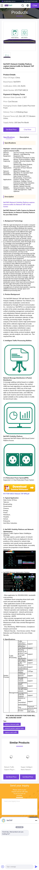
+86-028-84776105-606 (30, 1)
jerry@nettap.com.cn (9, 1)
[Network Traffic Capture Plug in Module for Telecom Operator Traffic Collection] (11, 757)
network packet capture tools (14, 728)
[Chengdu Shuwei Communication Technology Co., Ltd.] (9, 5)
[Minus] (36, 820)
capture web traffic (11, 732)
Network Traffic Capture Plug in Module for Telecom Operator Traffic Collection (10, 768)
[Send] (36, 866)
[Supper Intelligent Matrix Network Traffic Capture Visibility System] (28, 757)
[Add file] (2, 866)
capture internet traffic (12, 724)
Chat (35, 5)
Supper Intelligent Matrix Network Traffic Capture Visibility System (26, 768)
